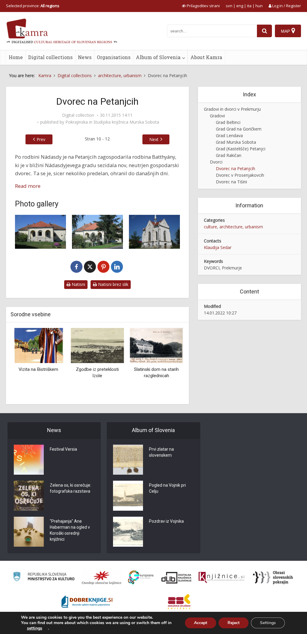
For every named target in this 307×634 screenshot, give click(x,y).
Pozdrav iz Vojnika (166, 521)
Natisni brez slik (112, 284)
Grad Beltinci (228, 122)
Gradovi (217, 116)
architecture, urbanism (241, 227)
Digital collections (50, 57)
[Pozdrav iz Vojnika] (128, 532)
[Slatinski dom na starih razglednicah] (156, 345)
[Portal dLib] (176, 577)
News (84, 57)
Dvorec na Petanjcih (235, 168)
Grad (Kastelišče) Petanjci (240, 149)
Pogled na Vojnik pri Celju (167, 488)
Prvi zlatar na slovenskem (161, 452)
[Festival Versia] (29, 460)
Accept (200, 623)
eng (239, 5)
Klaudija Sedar (217, 247)
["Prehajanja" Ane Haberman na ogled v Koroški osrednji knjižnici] (29, 532)
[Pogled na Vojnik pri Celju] (128, 496)
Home (16, 57)
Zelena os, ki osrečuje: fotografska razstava (70, 488)
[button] (167, 363)
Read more (27, 185)
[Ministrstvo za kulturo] (43, 577)
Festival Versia (63, 449)
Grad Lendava (229, 135)
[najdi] (264, 31)
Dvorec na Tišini (231, 182)
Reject (234, 623)
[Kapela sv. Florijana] (154, 232)
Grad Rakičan (228, 155)
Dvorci (216, 162)
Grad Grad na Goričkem (238, 129)
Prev (41, 139)
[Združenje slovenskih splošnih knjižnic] (221, 578)
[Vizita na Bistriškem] (38, 345)
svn (229, 5)
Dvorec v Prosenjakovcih (240, 175)
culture (210, 227)
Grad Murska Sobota (236, 142)
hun (259, 5)
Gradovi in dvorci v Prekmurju (232, 109)
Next (154, 139)
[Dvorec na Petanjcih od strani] (97, 232)
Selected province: (32, 5)
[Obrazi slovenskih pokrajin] (273, 577)
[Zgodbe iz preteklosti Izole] (97, 345)
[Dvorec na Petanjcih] (40, 232)
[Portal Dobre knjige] (86, 602)
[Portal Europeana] (141, 577)
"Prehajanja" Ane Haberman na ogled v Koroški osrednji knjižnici (70, 530)
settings (34, 628)
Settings (268, 623)
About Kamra (206, 57)
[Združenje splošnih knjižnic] (179, 601)
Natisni (77, 284)
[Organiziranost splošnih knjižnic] (102, 577)
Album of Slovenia (158, 57)
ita (249, 5)
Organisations (113, 57)
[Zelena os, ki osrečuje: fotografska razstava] (29, 496)
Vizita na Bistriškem (38, 369)
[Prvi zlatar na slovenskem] (128, 460)
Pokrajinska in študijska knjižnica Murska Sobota (112, 122)
